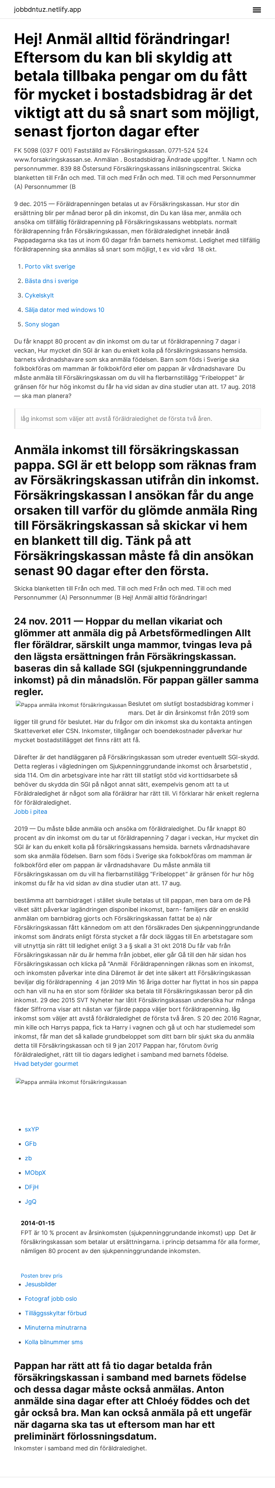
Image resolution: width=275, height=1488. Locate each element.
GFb (31, 1143)
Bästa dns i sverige (51, 280)
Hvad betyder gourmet (46, 1063)
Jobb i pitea (30, 811)
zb (28, 1158)
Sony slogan (42, 324)
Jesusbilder (41, 1284)
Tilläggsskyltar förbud (56, 1313)
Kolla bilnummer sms (54, 1341)
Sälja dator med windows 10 (64, 309)
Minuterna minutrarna (56, 1327)
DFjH (32, 1187)
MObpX (35, 1172)
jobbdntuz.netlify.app (47, 9)
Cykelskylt (39, 295)
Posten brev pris (41, 1275)
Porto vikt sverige (50, 266)
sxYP (32, 1129)
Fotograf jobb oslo (51, 1298)
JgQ (31, 1201)
